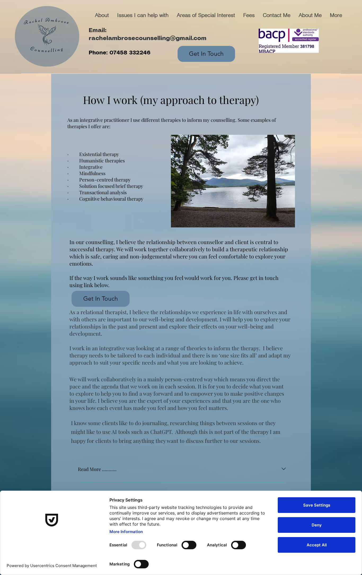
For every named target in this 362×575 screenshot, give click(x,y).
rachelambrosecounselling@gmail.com (147, 38)
